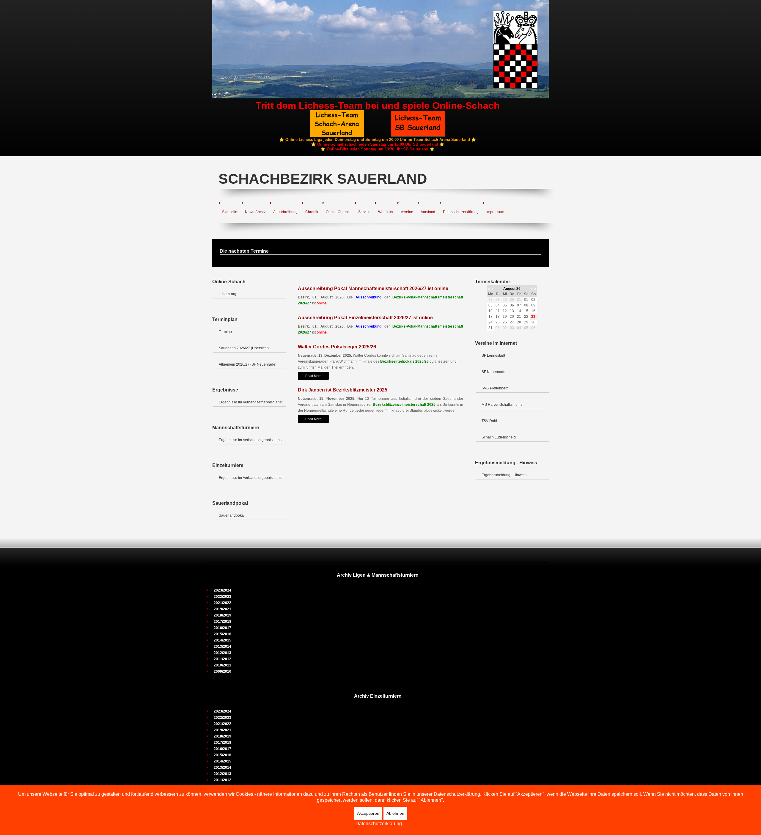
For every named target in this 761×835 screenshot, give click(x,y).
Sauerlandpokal (232, 515)
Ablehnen (395, 813)
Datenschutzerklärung (461, 212)
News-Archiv (255, 212)
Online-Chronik (338, 212)
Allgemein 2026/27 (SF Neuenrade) (247, 364)
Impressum (495, 212)
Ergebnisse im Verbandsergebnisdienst (250, 402)
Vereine (407, 212)
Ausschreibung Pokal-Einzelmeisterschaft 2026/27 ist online (365, 317)
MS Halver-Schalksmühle (502, 404)
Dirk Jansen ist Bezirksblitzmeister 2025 (342, 389)
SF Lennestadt (493, 355)
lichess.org (227, 294)
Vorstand (428, 212)
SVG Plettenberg (495, 388)
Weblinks (385, 212)
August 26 (512, 289)
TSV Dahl (489, 421)
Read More (313, 376)
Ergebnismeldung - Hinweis (504, 475)
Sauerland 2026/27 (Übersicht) (244, 348)
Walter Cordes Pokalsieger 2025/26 (337, 346)
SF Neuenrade (493, 372)
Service (364, 212)
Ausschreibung (285, 212)
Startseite (229, 212)
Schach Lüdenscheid (499, 437)
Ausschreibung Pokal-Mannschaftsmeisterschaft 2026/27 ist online (373, 288)
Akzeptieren (368, 813)
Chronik (311, 212)
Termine (225, 332)
